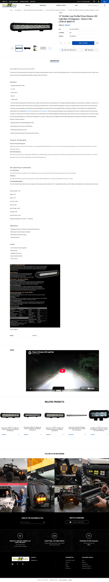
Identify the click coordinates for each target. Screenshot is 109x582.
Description (54, 61)
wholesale (32, 1)
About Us (68, 562)
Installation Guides (70, 560)
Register (84, 562)
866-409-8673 (86, 1)
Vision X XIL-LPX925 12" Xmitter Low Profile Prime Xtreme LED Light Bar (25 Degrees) (32, 429)
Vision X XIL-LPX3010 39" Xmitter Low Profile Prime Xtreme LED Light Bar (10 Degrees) (76, 429)
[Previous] (12, 48)
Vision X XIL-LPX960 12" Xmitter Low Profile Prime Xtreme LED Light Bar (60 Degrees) (10, 429)
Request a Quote (61, 5)
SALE (76, 5)
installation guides (13, 1)
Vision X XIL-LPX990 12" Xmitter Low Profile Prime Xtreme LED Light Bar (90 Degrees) (54, 429)
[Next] (49, 48)
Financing (68, 568)
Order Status (85, 564)
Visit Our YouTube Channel (78, 522)
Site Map (70, 579)
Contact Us (4, 1)
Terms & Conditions (63, 579)
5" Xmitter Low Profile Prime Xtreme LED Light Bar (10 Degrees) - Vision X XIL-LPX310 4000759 (99, 429)
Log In (83, 560)
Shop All (27, 5)
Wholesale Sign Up (86, 566)
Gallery (67, 566)
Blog (67, 564)
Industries (43, 5)
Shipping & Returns (24, 1)
